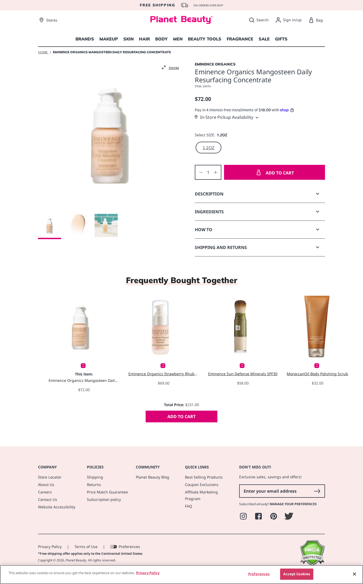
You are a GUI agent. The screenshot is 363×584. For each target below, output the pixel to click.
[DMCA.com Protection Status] (312, 564)
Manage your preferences (293, 504)
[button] (170, 68)
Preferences (129, 546)
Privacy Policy (50, 546)
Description (209, 194)
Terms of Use (86, 546)
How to (203, 229)
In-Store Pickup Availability (226, 117)
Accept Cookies (296, 573)
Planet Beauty (76, 560)
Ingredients (209, 212)
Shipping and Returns (221, 247)
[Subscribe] (317, 491)
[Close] (354, 574)
